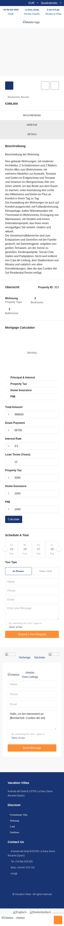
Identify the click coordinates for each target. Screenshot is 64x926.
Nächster (39, 657)
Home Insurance (15, 486)
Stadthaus (14, 832)
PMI (7, 501)
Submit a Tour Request (32, 634)
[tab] (9, 85)
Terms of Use (15, 627)
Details (32, 134)
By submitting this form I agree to (25, 625)
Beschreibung (32, 115)
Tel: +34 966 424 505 (22, 861)
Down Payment (15, 422)
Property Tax (13, 470)
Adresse (32, 125)
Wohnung (14, 820)
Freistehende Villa (18, 815)
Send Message (32, 747)
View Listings (30, 676)
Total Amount (13, 407)
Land (12, 826)
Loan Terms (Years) (17, 454)
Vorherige (25, 657)
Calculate (13, 519)
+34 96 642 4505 (11, 10)
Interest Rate (13, 438)
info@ (10, 14)
